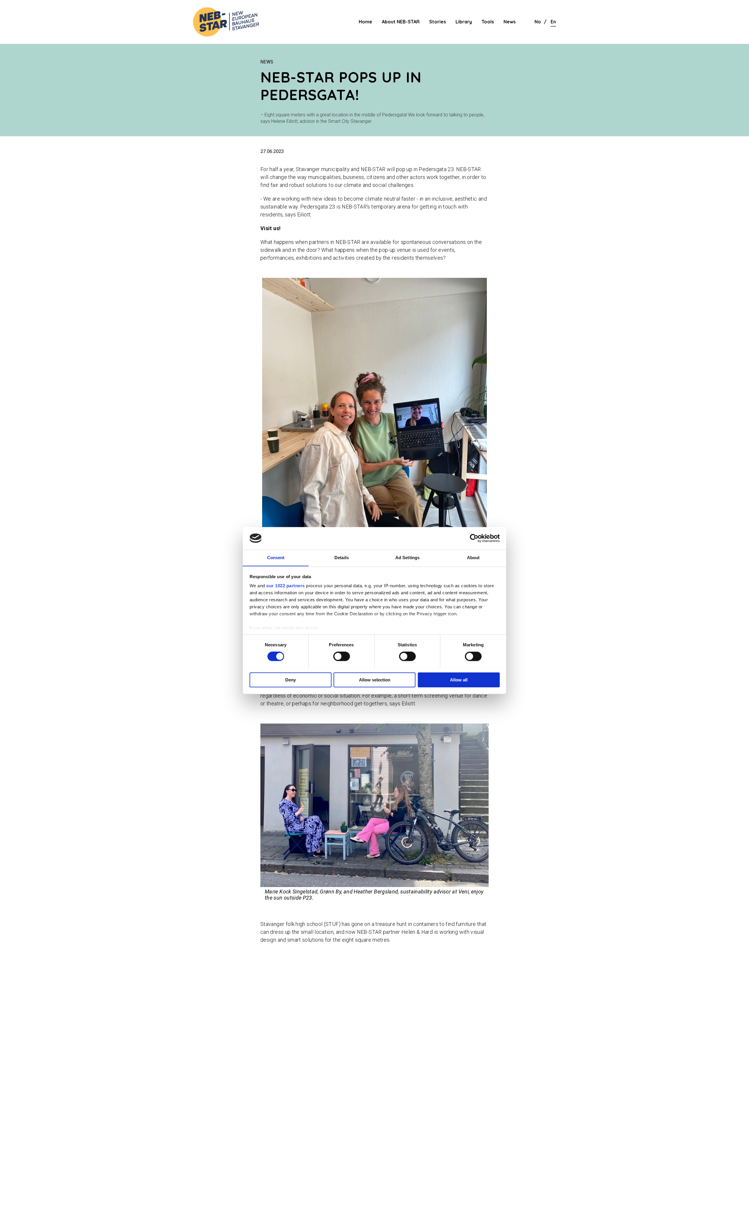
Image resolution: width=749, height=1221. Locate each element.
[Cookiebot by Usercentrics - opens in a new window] (474, 538)
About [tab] (473, 557)
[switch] (341, 656)
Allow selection (374, 679)
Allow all (459, 679)
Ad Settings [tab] (407, 557)
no (538, 22)
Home (365, 22)
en (553, 22)
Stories (437, 22)
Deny (290, 679)
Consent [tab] (276, 557)
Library (464, 22)
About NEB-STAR (401, 22)
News (510, 22)
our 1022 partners (285, 585)
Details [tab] (341, 557)
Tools (488, 22)
